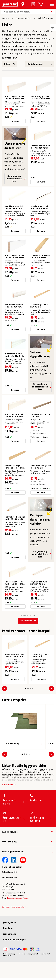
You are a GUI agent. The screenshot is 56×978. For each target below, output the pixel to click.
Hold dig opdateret (13, 851)
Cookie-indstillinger (14, 939)
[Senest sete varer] (53, 27)
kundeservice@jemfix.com (18, 898)
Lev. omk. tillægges (38, 433)
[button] (25, 688)
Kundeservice (10, 832)
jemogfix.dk (9, 922)
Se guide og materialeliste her (14, 178)
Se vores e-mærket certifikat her (15, 907)
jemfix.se (8, 928)
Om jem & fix (9, 842)
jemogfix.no (9, 934)
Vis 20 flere (26, 620)
